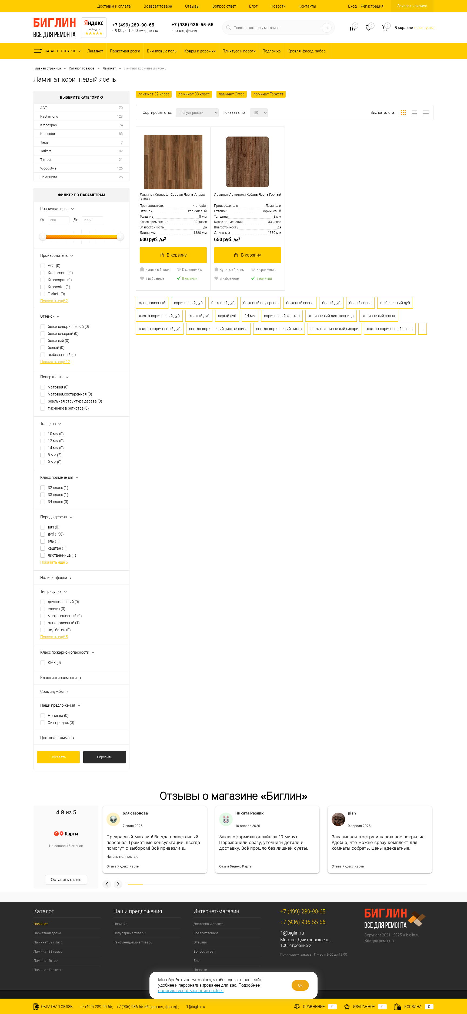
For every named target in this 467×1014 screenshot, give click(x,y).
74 (121, 125)
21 (121, 160)
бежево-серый (63, 333)
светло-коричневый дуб (160, 329)
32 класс (58, 488)
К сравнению (192, 269)
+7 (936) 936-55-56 (193, 24)
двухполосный (63, 602)
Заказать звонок (412, 6)
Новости (278, 6)
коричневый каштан (282, 316)
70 (121, 108)
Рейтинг (94, 30)
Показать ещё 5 (54, 637)
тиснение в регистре (68, 408)
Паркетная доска (125, 51)
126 (120, 168)
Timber (45, 160)
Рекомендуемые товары (133, 942)
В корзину (177, 255)
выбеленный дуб (395, 303)
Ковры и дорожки (200, 51)
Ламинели (48, 177)
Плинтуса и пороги (239, 51)
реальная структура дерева (75, 401)
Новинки (120, 924)
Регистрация (372, 6)
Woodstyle (48, 168)
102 (120, 151)
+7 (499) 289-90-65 (133, 25)
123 (120, 116)
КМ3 (54, 662)
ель (53, 541)
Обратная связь (56, 1007)
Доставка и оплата (114, 6)
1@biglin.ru (292, 933)
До (76, 220)
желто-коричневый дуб (159, 316)
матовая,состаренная (70, 394)
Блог (253, 6)
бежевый (58, 340)
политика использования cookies (191, 990)
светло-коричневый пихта (279, 329)
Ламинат (95, 51)
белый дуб (331, 303)
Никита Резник (249, 813)
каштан (57, 548)
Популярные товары (130, 933)
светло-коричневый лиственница (218, 329)
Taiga (44, 142)
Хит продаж (61, 722)
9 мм (55, 462)
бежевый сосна (299, 303)
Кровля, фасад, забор (307, 51)
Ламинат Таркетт (47, 970)
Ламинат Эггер (46, 961)
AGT (43, 108)
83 (121, 134)
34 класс (58, 502)
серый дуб (227, 316)
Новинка (58, 715)
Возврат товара (158, 6)
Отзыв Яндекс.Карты (122, 866)
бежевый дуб (223, 303)
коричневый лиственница (331, 316)
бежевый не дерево (260, 303)
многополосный (65, 616)
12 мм (56, 441)
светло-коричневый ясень (390, 329)
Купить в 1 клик (157, 269)
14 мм (56, 448)
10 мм (56, 434)
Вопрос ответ (224, 6)
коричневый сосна (378, 316)
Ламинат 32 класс (48, 942)
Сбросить (104, 757)
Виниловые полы (162, 51)
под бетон (59, 630)
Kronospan (48, 125)
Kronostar (47, 134)
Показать (58, 757)
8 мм (55, 455)
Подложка (271, 51)
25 (121, 177)
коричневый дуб (188, 303)
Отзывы (192, 6)
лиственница (62, 555)
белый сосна (360, 303)
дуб (56, 534)
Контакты (307, 6)
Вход (352, 6)
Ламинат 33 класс (48, 951)
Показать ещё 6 (54, 562)
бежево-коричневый (68, 326)
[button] (106, 884)
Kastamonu (49, 116)
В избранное (154, 278)
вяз (53, 527)
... (422, 329)
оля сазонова (135, 813)
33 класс (58, 495)
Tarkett (45, 151)
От (42, 220)
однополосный (64, 623)
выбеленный (62, 355)
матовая (58, 387)
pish (352, 813)
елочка (56, 609)
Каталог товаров (61, 51)
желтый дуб (198, 316)
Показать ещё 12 (55, 362)
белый (56, 347)
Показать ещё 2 (54, 301)
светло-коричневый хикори (334, 329)
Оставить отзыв (66, 879)
